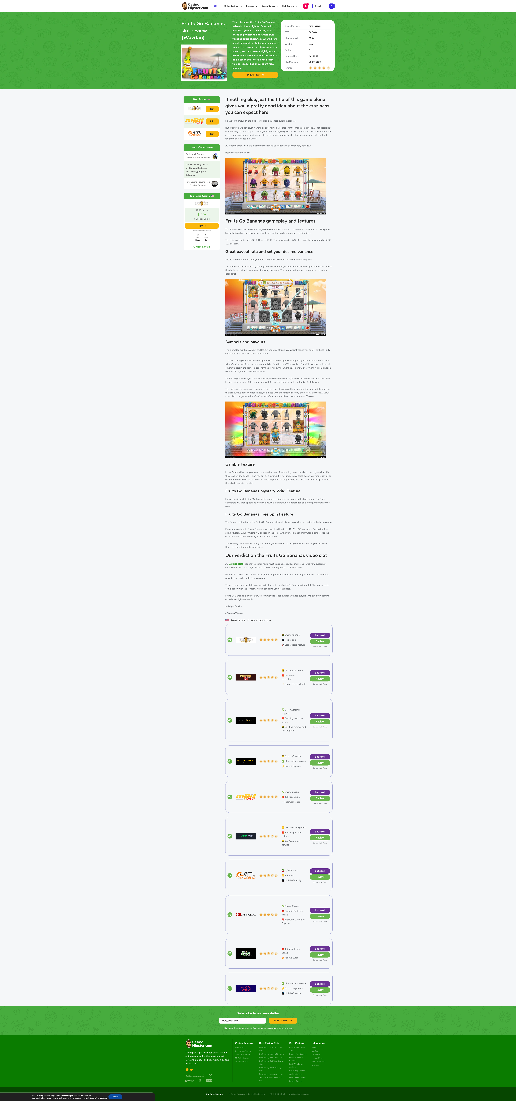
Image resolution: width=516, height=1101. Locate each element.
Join (212, 109)
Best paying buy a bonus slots (272, 1057)
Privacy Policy (317, 1058)
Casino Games (268, 6)
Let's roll (320, 635)
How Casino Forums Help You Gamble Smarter (198, 183)
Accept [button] (115, 1096)
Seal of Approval (319, 1061)
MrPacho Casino (242, 1058)
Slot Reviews (288, 6)
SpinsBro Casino (242, 1061)
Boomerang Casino (243, 1051)
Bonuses (250, 6)
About (314, 1047)
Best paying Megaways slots (271, 1074)
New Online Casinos (297, 1077)
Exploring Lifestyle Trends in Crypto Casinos (198, 156)
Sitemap (315, 1065)
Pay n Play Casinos (297, 1070)
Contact (315, 1051)
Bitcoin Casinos (295, 1081)
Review (320, 641)
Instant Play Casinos (298, 1054)
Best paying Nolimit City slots (271, 1054)
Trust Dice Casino (242, 1054)
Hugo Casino (240, 1047)
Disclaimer (316, 1054)
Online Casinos (231, 6)
